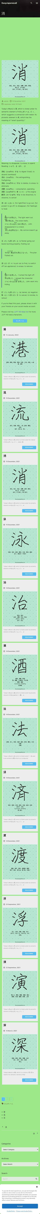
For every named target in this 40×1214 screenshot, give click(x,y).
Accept (20, 1206)
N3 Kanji (19, 104)
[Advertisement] (20, 38)
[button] (37, 1187)
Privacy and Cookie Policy (24, 1211)
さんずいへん (8, 1104)
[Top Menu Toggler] (37, 3)
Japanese (7, 104)
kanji (13, 104)
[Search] (36, 1179)
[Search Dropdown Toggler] (31, 3)
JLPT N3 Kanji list (21, 312)
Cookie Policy (11, 1211)
